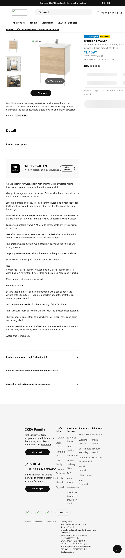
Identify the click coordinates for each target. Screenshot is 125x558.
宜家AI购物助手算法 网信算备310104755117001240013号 (73, 542)
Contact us (72, 455)
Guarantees (73, 487)
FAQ (69, 473)
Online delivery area (71, 464)
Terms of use (66, 527)
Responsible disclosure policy (73, 524)
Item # (9, 115)
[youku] (48, 513)
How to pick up (92, 65)
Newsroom (97, 434)
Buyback (60, 487)
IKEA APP (60, 437)
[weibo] (38, 513)
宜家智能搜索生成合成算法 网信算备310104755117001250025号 (76, 548)
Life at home (85, 475)
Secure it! (97, 457)
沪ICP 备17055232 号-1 (70, 538)
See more (46, 444)
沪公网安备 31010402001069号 (74, 535)
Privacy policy (66, 521)
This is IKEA (85, 434)
